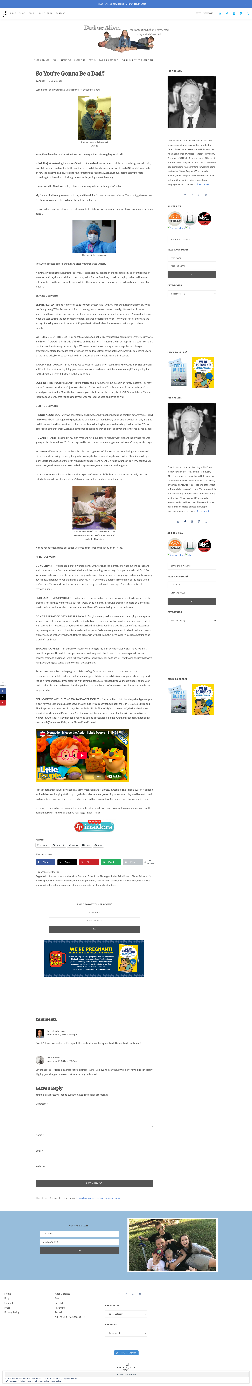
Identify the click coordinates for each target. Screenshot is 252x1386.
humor (76, 880)
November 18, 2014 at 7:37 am (62, 1061)
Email (39, 1150)
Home (7, 1293)
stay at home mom (57, 884)
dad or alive (71, 876)
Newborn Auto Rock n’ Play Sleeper (54, 717)
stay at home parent (77, 884)
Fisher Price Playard (121, 876)
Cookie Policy (56, 1381)
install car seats (46, 168)
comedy (60, 876)
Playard (100, 880)
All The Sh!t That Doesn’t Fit (69, 1316)
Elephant (82, 876)
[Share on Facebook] (3, 691)
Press (7, 1307)
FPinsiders (66, 880)
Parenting (60, 1307)
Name (40, 1134)
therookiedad (53, 1031)
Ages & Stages (62, 1293)
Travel (58, 1312)
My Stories (53, 871)
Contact (8, 1303)
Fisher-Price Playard (85, 722)
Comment (42, 1103)
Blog (6, 1298)
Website (40, 1166)
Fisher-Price (54, 880)
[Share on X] (3, 697)
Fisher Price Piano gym (99, 876)
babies (52, 876)
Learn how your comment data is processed (99, 1198)
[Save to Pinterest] (3, 703)
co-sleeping (66, 671)
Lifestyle (59, 1303)
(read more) (203, 184)
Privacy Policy (11, 1312)
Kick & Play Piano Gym (132, 713)
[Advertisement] (97, 994)
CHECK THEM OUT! (136, 3)
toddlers (111, 884)
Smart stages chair (127, 880)
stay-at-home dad (97, 884)
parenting (90, 880)
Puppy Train (67, 713)
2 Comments (55, 80)
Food (57, 1298)
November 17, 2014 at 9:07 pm (62, 1034)
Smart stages (111, 880)
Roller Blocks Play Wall (96, 708)
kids (82, 880)
